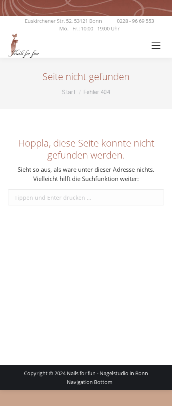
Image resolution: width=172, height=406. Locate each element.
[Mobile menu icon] (156, 46)
